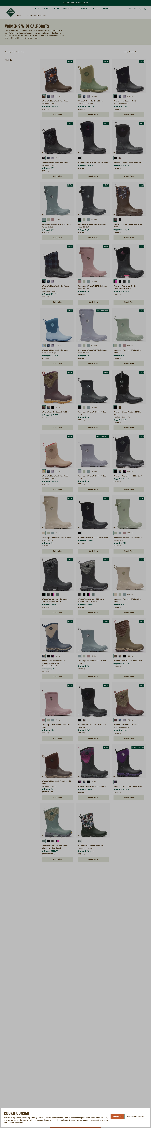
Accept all (117, 1116)
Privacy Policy (20, 1122)
